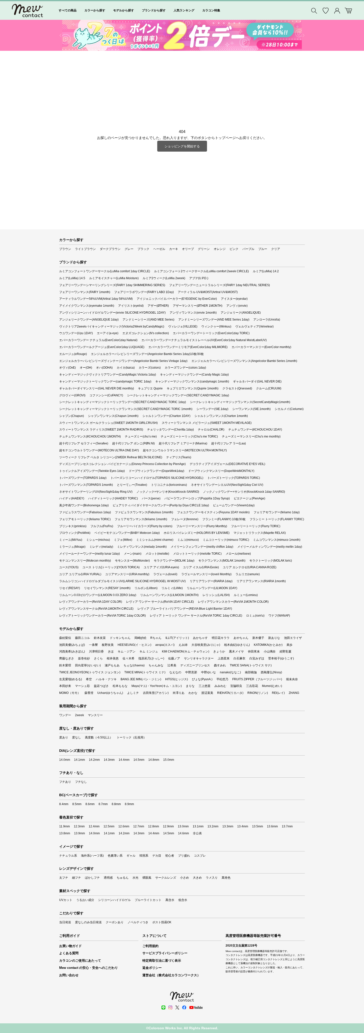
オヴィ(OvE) (67, 367)
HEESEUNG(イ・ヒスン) (134, 645)
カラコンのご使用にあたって (80, 960)
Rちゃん (155, 638)
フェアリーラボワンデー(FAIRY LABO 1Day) (144, 292)
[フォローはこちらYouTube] (196, 1007)
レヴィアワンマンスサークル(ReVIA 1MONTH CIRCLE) (96, 608)
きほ (111, 651)
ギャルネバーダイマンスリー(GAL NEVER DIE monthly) (96, 388)
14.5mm (138, 759)
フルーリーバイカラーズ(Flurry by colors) (144, 526)
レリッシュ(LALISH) (216, 595)
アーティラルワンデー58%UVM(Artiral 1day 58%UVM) (96, 298)
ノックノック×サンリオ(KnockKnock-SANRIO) (167, 491)
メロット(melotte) (157, 553)
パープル (248, 249)
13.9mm (79, 833)
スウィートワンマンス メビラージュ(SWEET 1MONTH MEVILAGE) (207, 423)
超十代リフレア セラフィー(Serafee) (83, 443)
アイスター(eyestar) (234, 298)
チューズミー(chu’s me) (141, 436)
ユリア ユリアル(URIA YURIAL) (80, 574)
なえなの (175, 672)
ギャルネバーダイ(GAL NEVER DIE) (257, 381)
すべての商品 (68, 10)
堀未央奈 (292, 679)
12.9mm (168, 826)
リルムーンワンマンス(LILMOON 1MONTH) (169, 595)
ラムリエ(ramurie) (247, 574)
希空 (89, 679)
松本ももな (120, 686)
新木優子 (258, 638)
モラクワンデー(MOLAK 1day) (174, 560)
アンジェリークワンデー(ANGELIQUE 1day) (89, 319)
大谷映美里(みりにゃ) (205, 645)
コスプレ (200, 855)
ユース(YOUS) (68, 567)
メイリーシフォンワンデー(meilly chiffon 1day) (202, 546)
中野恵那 (191, 672)
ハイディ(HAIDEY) (71, 498)
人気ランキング (184, 10)
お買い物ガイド (70, 946)
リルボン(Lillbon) (145, 588)
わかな (192, 693)
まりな (190, 686)
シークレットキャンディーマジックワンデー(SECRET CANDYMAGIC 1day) (178, 395)
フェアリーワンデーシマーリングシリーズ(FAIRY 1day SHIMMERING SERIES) (112, 285)
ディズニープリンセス (195, 665)
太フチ (63, 877)
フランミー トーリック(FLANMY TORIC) (277, 519)
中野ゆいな (208, 672)
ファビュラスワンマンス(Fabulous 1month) (144, 512)
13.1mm (198, 826)
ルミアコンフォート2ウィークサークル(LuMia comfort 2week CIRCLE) (201, 271)
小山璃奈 (270, 651)
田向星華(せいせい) (88, 665)
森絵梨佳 (65, 638)
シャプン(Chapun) (71, 416)
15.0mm (168, 759)
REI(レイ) (278, 693)
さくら (98, 658)
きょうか (219, 651)
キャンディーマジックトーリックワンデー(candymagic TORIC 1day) (105, 381)
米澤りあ (178, 693)
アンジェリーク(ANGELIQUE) (241, 312)
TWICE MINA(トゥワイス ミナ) (144, 672)
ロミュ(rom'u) (255, 615)
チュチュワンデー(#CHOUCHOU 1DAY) (255, 429)
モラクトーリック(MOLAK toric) (270, 560)
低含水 (182, 900)
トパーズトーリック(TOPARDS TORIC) (233, 478)
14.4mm (124, 759)
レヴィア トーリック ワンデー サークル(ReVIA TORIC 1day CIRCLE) (196, 615)
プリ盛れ (184, 855)
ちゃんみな (156, 665)
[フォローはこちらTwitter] (177, 1007)
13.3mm (227, 826)
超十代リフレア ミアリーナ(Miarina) (183, 443)
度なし (76, 737)
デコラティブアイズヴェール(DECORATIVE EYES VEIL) (227, 464)
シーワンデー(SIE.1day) (212, 409)
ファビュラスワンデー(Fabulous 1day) (85, 512)
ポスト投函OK (161, 922)
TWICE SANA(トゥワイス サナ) (251, 665)
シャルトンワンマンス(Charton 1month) (221, 416)
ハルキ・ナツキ (106, 679)
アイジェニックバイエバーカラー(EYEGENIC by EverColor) (177, 298)
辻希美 (171, 665)
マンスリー (95, 715)
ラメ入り (212, 877)
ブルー (262, 249)
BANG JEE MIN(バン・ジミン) (141, 679)
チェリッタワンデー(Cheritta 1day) (170, 429)
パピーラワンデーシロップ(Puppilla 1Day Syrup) (197, 498)
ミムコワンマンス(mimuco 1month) (276, 540)
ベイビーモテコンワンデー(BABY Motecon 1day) (127, 533)
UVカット (65, 900)
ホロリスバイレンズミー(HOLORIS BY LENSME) (197, 533)
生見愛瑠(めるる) (70, 679)
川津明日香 (96, 651)
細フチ (76, 877)
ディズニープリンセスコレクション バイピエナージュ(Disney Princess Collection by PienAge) (122, 464)
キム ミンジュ (148, 651)
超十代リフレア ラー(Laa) (228, 443)
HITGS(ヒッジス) (176, 679)
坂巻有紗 (84, 658)
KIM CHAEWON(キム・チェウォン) (185, 651)
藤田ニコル (82, 638)
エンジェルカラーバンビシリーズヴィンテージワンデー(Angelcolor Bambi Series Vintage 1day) (123, 361)
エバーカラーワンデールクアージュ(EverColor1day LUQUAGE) (101, 347)
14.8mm (153, 759)
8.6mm (90, 804)
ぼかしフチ (92, 877)
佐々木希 (128, 658)
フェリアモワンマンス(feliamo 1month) (141, 519)
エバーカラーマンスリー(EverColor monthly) (261, 347)
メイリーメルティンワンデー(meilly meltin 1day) (269, 546)
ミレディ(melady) (101, 546)
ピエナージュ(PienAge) (249, 498)
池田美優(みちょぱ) (72, 645)
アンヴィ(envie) (237, 305)
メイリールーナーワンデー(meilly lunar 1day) (89, 553)
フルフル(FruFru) (101, 526)
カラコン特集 (211, 10)
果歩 (289, 645)
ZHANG (294, 693)
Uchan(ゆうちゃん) (110, 693)
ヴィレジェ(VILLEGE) (182, 326)
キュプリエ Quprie (150, 388)
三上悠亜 (204, 686)
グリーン (204, 249)
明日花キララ (221, 638)
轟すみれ (220, 665)
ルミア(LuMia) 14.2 (266, 271)
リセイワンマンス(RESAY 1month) (107, 588)
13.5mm (257, 826)
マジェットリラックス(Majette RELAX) (260, 533)
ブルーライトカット (148, 900)
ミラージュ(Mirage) (72, 546)
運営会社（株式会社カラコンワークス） (171, 975)
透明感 (108, 877)
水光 (135, 877)
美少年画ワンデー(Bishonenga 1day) (84, 505)
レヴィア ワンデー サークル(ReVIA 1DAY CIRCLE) (160, 601)
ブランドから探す (154, 10)
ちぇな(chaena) (134, 665)
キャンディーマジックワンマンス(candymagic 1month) (192, 381)
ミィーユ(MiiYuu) (70, 540)
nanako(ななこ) (230, 672)
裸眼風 (146, 877)
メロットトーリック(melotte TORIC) (197, 553)
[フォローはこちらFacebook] (184, 1007)
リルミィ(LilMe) (172, 588)
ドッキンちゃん (120, 638)
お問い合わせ (68, 975)
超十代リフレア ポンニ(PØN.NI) (133, 443)
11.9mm (64, 826)
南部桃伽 (251, 672)
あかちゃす (200, 638)
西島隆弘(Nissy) (271, 672)
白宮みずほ (256, 658)
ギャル (131, 855)
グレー (129, 249)
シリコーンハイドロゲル (114, 900)
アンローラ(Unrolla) (266, 319)
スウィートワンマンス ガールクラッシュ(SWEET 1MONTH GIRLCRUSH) (108, 423)
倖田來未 (254, 651)
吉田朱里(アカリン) (156, 693)
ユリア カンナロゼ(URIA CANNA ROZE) (249, 567)
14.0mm (64, 759)
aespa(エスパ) (165, 645)
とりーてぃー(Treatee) (132, 485)
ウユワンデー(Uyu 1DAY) (76, 333)
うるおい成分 (85, 900)
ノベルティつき (138, 922)
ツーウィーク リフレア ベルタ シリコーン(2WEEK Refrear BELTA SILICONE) (110, 457)
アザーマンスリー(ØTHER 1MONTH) (197, 305)
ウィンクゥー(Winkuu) (216, 326)
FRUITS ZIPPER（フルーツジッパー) (257, 679)
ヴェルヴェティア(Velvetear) (254, 326)
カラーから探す (94, 10)
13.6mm (272, 826)
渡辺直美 (207, 693)
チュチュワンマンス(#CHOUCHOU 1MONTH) (90, 436)
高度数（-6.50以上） (99, 737)
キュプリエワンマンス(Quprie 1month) (192, 388)
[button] (60, 35)
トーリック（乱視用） (131, 737)
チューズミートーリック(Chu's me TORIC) (189, 436)
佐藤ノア (174, 658)
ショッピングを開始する (182, 146)
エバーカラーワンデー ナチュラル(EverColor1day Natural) (98, 340)
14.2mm (94, 759)
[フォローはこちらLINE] (163, 1007)
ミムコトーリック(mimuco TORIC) (226, 540)
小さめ (184, 877)
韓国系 (143, 855)
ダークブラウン (110, 249)
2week (79, 715)
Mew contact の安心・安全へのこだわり (88, 968)
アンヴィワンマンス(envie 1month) (193, 312)
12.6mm (123, 826)
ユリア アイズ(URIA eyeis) (161, 567)
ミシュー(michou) (98, 540)
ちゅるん (123, 877)
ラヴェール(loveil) (165, 574)
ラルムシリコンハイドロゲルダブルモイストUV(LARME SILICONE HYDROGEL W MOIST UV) (122, 581)
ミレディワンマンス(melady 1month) (142, 546)
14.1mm (79, 759)
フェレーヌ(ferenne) (184, 519)
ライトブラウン (85, 249)
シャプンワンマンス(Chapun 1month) (113, 416)
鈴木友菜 (100, 638)
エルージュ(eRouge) (73, 354)
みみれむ (220, 686)
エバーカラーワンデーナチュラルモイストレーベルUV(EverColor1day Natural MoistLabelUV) (204, 340)
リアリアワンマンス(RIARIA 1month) (261, 581)
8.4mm (63, 804)
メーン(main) (132, 553)
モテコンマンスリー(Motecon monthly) (85, 560)
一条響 (93, 645)
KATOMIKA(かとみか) (268, 645)
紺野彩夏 (285, 651)
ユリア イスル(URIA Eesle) (201, 567)
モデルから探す (123, 10)
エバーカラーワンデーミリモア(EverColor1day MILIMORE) (188, 347)
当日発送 (65, 922)
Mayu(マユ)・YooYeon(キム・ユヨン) (156, 686)
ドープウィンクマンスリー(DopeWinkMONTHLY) (221, 471)
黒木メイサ (236, 651)
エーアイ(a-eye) (107, 333)
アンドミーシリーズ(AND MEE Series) (148, 319)
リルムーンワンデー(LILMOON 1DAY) (212, 588)
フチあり (65, 782)
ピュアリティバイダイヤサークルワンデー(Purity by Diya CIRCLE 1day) (161, 505)
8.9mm (129, 804)
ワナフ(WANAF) (279, 615)
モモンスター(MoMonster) (132, 560)
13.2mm (213, 826)
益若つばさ (101, 686)
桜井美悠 (113, 658)
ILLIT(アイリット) (177, 638)
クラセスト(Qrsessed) (237, 388)
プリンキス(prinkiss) (72, 526)
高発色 (226, 877)
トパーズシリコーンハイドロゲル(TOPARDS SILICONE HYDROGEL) (156, 478)
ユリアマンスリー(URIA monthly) (127, 574)
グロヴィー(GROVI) (72, 395)
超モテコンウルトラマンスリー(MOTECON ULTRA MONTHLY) (185, 450)
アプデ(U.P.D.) (198, 278)
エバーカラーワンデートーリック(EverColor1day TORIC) (211, 333)
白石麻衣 (239, 658)
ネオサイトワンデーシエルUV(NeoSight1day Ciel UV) (227, 485)
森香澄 (88, 693)
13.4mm (242, 826)
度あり (63, 737)
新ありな (274, 638)
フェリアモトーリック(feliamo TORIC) (85, 519)
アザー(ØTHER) (158, 305)
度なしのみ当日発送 (88, 922)
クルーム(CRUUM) (268, 388)
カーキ (173, 249)
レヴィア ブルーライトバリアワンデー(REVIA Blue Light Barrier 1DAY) (184, 608)
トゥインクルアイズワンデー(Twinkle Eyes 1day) (92, 471)
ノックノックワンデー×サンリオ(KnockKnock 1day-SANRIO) (244, 491)
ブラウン (65, 249)
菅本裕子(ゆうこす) (281, 658)
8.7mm (103, 804)
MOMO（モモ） (69, 693)
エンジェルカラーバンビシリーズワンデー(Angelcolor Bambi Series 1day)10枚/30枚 (147, 354)
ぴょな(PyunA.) (202, 679)
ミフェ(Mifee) (123, 540)
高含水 (169, 900)
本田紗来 (65, 686)
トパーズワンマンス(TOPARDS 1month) (86, 485)
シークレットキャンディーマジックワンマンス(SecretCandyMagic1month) (240, 402)
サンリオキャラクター (199, 658)
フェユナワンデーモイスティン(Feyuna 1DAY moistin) (213, 512)
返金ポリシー (152, 968)
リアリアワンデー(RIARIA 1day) (211, 581)
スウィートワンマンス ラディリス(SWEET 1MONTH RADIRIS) (101, 429)
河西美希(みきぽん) (72, 651)
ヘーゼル (159, 249)
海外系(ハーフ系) (92, 855)
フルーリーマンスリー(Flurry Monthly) (201, 526)
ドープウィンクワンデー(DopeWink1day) (156, 471)
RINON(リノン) (257, 693)
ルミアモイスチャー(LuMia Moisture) (114, 278)
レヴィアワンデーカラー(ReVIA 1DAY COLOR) (90, 601)
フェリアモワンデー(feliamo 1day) (277, 512)
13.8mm (64, 833)
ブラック (143, 249)
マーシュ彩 (82, 686)
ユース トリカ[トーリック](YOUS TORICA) (111, 567)
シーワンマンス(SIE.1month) (251, 409)
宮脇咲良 (236, 686)
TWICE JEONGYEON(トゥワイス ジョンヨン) (89, 672)
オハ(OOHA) (104, 367)
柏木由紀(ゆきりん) (237, 645)
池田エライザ (293, 638)
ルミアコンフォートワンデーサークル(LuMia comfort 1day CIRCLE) (104, 271)
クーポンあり (115, 922)
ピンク (234, 249)
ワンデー (65, 715)
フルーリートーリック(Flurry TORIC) (255, 526)
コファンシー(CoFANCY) (106, 395)
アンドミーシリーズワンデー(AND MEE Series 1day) (213, 319)
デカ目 (156, 855)
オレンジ (220, 249)
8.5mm (76, 804)
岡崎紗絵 (140, 638)
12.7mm (138, 826)
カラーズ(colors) (150, 367)
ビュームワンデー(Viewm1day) (234, 505)
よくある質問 (68, 953)
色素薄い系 (115, 855)
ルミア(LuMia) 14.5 (72, 278)
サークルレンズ (165, 877)
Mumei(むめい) (272, 686)
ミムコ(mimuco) (188, 540)
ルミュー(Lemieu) (246, 595)
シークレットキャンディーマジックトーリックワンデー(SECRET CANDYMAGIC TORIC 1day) (122, 402)
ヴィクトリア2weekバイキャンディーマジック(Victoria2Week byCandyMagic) (111, 326)
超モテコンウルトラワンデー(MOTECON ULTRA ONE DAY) (99, 450)
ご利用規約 (150, 946)
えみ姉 (183, 645)
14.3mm (109, 759)
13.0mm (183, 826)
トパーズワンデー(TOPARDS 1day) (82, 478)
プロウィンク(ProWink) (74, 533)
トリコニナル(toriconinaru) (169, 485)
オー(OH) (86, 367)
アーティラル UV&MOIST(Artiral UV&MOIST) (208, 292)
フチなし (81, 782)
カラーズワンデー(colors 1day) (185, 367)
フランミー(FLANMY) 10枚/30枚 (224, 519)
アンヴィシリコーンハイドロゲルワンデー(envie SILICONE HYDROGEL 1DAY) (112, 312)
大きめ (197, 877)
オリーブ (188, 249)
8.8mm (116, 804)
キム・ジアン (126, 651)
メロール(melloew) (238, 553)
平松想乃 (222, 679)
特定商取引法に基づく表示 (161, 960)
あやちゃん (241, 638)
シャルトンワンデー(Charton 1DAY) (166, 416)
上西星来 (224, 658)
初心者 (169, 855)
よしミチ (133, 693)
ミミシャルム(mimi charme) (154, 540)
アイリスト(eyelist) (131, 305)
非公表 (197, 833)
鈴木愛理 (65, 665)
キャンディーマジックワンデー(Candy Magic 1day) (194, 374)
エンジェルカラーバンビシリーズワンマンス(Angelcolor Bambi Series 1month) (244, 361)
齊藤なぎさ (66, 658)
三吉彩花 (252, 686)
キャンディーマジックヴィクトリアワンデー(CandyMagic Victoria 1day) (107, 374)
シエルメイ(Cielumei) (289, 409)
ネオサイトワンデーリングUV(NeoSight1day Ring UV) (95, 491)
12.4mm (94, 826)
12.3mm (79, 826)
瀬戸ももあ (112, 665)
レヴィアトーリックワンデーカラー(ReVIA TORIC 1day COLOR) (102, 615)
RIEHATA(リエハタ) (230, 693)
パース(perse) (151, 498)
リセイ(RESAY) (69, 588)
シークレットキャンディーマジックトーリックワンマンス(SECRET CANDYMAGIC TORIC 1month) (125, 409)
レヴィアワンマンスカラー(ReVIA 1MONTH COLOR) (233, 601)
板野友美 (108, 645)
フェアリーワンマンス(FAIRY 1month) (84, 292)
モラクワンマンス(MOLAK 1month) (221, 560)
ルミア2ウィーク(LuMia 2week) (164, 278)
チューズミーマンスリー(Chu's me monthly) (251, 436)
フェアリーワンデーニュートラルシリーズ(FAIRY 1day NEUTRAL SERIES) (219, 285)
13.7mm (287, 826)
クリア (275, 249)
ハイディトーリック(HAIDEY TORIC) (113, 498)
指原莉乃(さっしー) (151, 658)
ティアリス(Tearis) (178, 457)
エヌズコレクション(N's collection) (145, 333)
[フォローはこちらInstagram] (170, 1007)
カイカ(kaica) (126, 367)
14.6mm (183, 833)
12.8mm (153, 826)
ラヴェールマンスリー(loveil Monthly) (206, 574)
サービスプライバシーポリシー (164, 953)
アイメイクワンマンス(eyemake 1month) (86, 305)
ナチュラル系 (68, 855)
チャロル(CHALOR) (211, 429)
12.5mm (109, 826)
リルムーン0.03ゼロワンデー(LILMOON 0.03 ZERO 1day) (97, 595)
